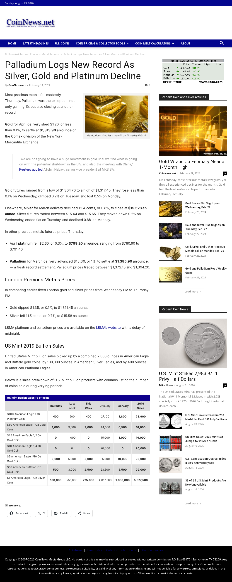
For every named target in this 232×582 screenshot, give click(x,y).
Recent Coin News (175, 309)
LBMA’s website (108, 327)
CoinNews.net (17, 85)
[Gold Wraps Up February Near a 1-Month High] (193, 131)
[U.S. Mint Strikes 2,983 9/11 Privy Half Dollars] (193, 343)
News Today (94, 550)
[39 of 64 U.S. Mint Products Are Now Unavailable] (170, 486)
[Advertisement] (145, 23)
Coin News (75, 550)
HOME (12, 43)
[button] (221, 44)
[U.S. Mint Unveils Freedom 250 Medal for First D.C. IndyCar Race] (170, 421)
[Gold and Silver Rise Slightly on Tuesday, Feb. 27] (170, 231)
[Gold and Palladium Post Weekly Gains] (170, 274)
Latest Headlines (36, 43)
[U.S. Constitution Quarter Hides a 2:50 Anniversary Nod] (170, 465)
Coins (132, 550)
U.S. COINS (62, 43)
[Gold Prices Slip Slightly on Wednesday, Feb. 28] (170, 209)
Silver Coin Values (152, 550)
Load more (191, 291)
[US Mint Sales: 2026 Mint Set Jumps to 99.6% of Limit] (170, 443)
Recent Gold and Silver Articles (184, 97)
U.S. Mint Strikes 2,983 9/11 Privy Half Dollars (188, 376)
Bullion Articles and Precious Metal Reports (32, 54)
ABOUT (185, 43)
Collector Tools (115, 550)
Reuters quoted (31, 169)
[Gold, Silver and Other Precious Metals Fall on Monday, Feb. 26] (170, 253)
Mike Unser (166, 385)
